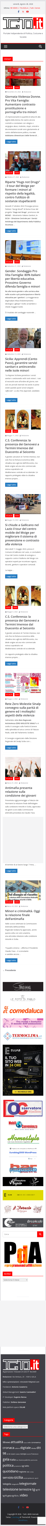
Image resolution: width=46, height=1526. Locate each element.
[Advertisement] (23, 840)
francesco (34, 1454)
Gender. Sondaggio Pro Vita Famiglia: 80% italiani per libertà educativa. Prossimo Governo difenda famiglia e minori (22, 278)
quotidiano (10, 1471)
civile (29, 1442)
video (24, 1495)
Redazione (27, 92)
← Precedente (9, 970)
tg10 (38, 1489)
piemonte (34, 1460)
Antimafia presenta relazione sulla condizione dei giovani (20, 791)
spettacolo (30, 1478)
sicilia (18, 1477)
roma (31, 1472)
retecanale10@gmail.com (29, 1382)
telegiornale (27, 1483)
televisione (10, 1489)
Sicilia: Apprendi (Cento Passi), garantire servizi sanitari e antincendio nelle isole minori (21, 364)
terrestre (25, 1489)
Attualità (9, 87)
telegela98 (15, 1484)
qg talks (25, 1465)
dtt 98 (8, 1454)
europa (23, 1454)
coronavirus (36, 1442)
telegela (7, 1483)
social (25, 1478)
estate (18, 1454)
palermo (27, 1460)
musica (21, 1460)
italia (13, 1459)
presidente (17, 1466)
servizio (8, 1477)
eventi (29, 1454)
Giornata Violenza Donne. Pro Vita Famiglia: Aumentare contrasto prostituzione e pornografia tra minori (23, 104)
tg (33, 1489)
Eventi (8, 431)
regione (22, 1471)
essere (13, 1454)
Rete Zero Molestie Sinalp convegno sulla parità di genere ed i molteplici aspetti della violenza (23, 709)
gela (6, 1459)
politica (8, 1465)
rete (27, 1472)
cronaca (8, 1447)
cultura (17, 1448)
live (17, 1460)
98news (6, 1442)
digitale (25, 1447)
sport (36, 1478)
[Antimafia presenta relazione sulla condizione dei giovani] (23, 767)
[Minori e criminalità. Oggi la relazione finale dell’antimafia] (23, 890)
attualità (17, 1442)
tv (18, 1496)
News (17, 87)
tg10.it (15, 1495)
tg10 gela (7, 1495)
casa (25, 1442)
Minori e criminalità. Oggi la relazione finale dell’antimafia (22, 915)
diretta (33, 1448)
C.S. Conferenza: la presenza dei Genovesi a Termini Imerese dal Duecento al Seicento (22, 446)
